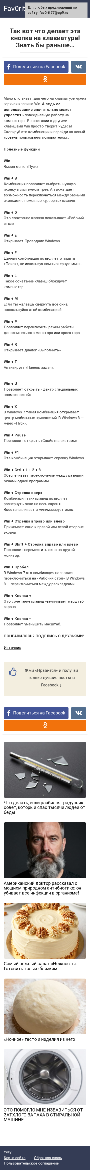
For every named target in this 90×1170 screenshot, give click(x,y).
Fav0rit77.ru (22, 8)
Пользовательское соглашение (31, 1163)
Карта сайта (15, 1158)
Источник (12, 648)
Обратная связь (48, 1158)
